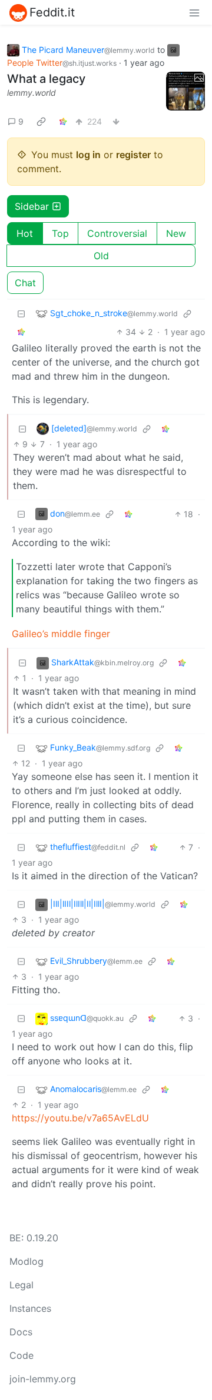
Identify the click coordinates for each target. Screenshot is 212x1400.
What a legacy (46, 79)
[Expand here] (185, 91)
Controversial (117, 233)
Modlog (26, 1261)
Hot (24, 233)
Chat (25, 283)
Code (21, 1355)
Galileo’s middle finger (61, 633)
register (133, 154)
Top (60, 233)
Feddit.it (52, 12)
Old (101, 256)
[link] (41, 121)
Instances (30, 1308)
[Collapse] (21, 313)
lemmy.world (31, 93)
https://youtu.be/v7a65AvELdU (80, 1118)
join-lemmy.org (42, 1379)
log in (88, 154)
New (176, 233)
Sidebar (32, 206)
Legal (21, 1285)
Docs (20, 1332)
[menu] (194, 12)
